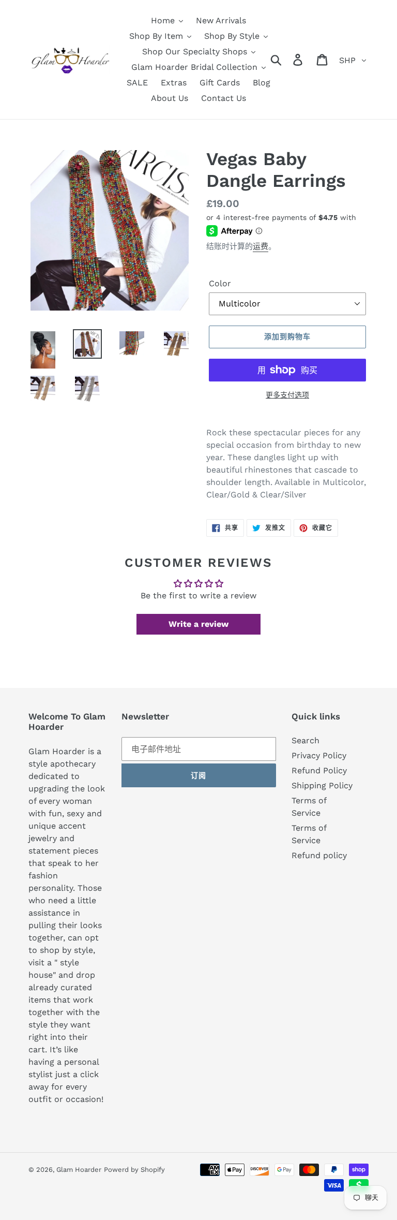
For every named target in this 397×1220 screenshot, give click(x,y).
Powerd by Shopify (134, 1169)
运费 (260, 246)
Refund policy (319, 855)
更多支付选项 (287, 395)
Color (220, 283)
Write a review (198, 624)
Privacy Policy (319, 755)
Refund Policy (319, 770)
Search (305, 740)
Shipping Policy (322, 785)
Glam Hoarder (78, 1169)
